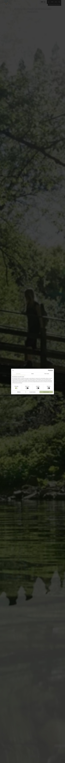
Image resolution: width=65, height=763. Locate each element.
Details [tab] (32, 373)
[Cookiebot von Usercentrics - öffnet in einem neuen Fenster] (49, 370)
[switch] (27, 388)
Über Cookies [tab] (46, 373)
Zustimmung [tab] (18, 373)
